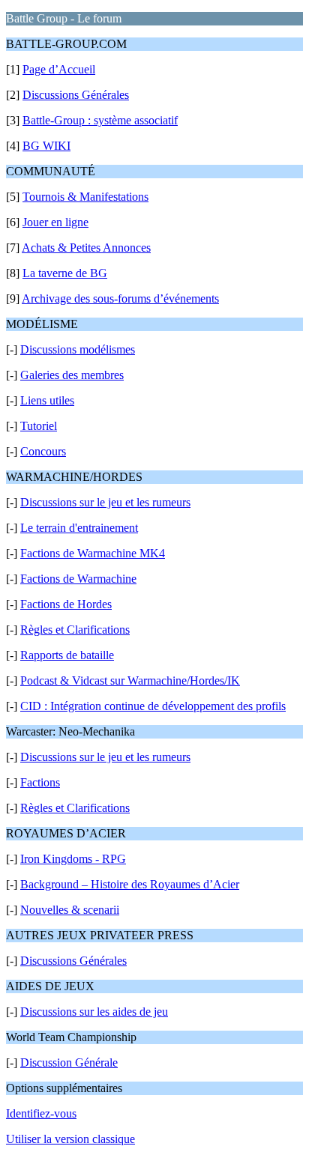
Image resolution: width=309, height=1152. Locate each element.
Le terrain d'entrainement (79, 527)
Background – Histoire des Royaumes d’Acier (129, 884)
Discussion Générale (69, 1062)
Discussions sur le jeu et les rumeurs (105, 502)
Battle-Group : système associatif (100, 120)
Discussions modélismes (77, 349)
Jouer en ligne (55, 222)
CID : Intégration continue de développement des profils (153, 706)
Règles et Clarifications (75, 629)
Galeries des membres (72, 375)
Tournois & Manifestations (85, 196)
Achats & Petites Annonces (86, 247)
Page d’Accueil (58, 69)
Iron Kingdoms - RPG (73, 858)
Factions (40, 782)
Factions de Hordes (66, 604)
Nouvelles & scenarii (69, 909)
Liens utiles (47, 400)
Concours (43, 451)
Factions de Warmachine (78, 578)
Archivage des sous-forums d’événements (120, 298)
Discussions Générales (75, 94)
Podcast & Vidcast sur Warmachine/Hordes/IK (130, 680)
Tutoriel (38, 425)
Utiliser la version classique (70, 1139)
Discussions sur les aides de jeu (94, 1011)
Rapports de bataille (67, 655)
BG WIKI (46, 145)
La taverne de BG (64, 273)
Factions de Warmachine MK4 (92, 553)
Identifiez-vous (41, 1113)
